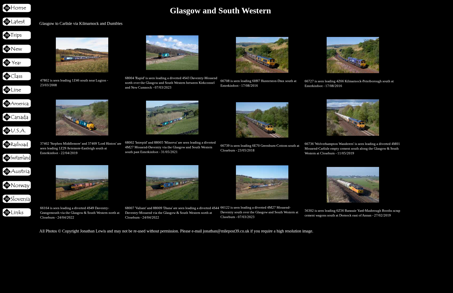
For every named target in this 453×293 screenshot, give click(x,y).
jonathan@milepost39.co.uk (226, 231)
